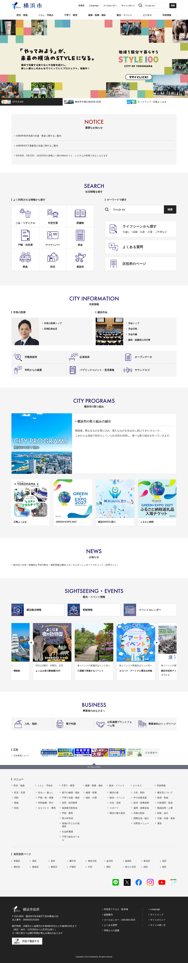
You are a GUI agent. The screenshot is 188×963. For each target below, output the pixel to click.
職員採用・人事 (165, 808)
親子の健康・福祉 (71, 792)
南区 (164, 867)
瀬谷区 (17, 867)
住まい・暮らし (45, 792)
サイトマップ (156, 914)
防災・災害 (19, 792)
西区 (108, 867)
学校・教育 (67, 813)
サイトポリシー (158, 920)
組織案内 (108, 914)
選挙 (159, 823)
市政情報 (161, 785)
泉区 (53, 861)
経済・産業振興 (141, 803)
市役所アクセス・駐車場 (116, 909)
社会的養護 (67, 831)
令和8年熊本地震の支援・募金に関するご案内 (38, 136)
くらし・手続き (45, 785)
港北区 (147, 861)
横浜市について (165, 792)
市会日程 (132, 329)
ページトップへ (94, 767)
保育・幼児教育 (69, 803)
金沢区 (109, 861)
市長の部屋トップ (53, 323)
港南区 (128, 861)
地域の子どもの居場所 (71, 825)
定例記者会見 (50, 329)
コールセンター (110, 5)
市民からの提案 (111, 930)
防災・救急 (19, 785)
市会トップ (133, 323)
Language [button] (94, 5)
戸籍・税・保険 (45, 797)
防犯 (16, 808)
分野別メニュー (141, 823)
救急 (16, 803)
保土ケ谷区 (130, 867)
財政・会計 (162, 813)
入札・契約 (139, 792)
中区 (90, 867)
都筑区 (35, 867)
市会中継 (132, 334)
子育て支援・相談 (71, 797)
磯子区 (72, 861)
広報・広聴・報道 (166, 818)
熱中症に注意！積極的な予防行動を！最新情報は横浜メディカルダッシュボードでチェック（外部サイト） (66, 565)
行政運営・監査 (165, 803)
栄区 (164, 861)
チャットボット (128, 5)
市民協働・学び (45, 803)
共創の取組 (139, 813)
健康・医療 (91, 792)
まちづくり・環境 (47, 808)
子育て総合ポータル (71, 838)
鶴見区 (54, 867)
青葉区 (17, 861)
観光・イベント (117, 785)
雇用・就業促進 (141, 808)
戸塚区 (72, 867)
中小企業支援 (140, 797)
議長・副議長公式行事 (139, 340)
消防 (16, 797)
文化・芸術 (115, 803)
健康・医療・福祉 (94, 785)
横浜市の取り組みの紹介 (94, 421)
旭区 (34, 861)
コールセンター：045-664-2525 (119, 920)
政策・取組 (162, 797)
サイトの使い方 (158, 925)
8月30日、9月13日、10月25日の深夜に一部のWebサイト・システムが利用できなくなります (62, 155)
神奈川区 (92, 861)
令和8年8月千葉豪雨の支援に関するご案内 (37, 146)
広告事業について (21, 755)
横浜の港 (114, 792)
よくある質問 (110, 925)
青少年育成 (67, 818)
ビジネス (137, 785)
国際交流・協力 (141, 818)
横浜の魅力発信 (117, 813)
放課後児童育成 (69, 808)
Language (155, 909)
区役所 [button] (81, 5)
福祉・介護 (91, 797)
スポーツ (114, 808)
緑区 (146, 867)
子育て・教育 (68, 785)
